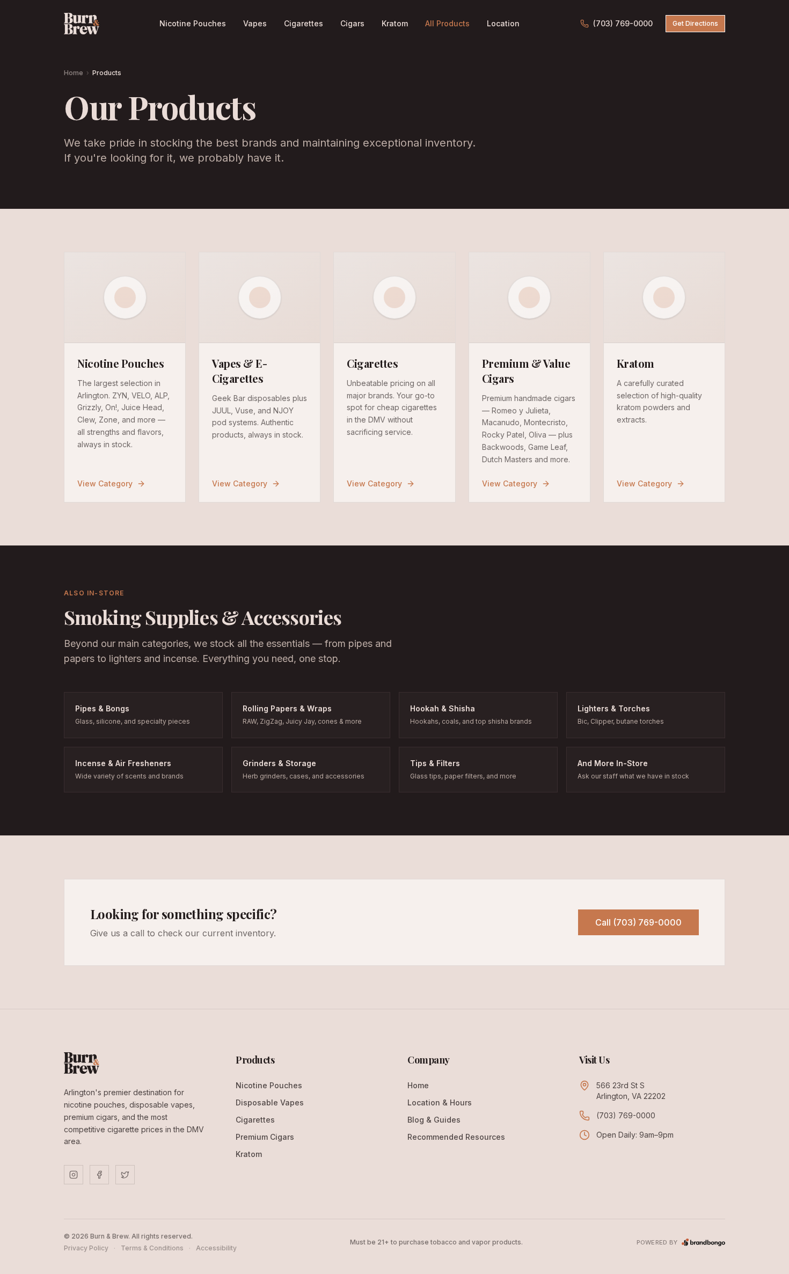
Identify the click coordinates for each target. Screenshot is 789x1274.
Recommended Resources (456, 1136)
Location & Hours (439, 1102)
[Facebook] (99, 1174)
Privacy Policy (86, 1248)
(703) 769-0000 (623, 23)
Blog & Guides (434, 1119)
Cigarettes (303, 23)
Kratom (395, 23)
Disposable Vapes (270, 1102)
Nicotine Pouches (192, 23)
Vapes (255, 23)
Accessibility (216, 1248)
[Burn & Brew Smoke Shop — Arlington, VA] (81, 23)
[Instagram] (73, 1174)
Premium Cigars (265, 1136)
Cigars (352, 23)
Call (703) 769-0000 (638, 922)
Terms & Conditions (152, 1248)
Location (503, 23)
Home (73, 73)
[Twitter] (125, 1174)
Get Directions (695, 23)
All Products (447, 23)
